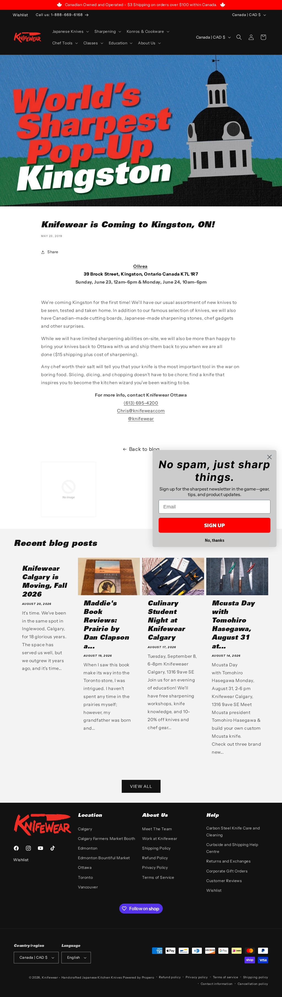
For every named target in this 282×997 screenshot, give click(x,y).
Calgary (85, 828)
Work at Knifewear (159, 838)
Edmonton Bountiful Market (104, 857)
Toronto (85, 877)
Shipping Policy (156, 848)
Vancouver (88, 887)
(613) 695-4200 (141, 403)
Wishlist (214, 890)
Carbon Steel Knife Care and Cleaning (233, 831)
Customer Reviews (224, 880)
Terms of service (225, 977)
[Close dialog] (269, 457)
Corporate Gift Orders (227, 871)
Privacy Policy (155, 867)
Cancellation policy (253, 984)
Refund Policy (155, 857)
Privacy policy (197, 977)
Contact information (217, 984)
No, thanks (214, 540)
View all (141, 786)
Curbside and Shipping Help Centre (232, 848)
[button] (70, 31)
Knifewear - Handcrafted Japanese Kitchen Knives (82, 977)
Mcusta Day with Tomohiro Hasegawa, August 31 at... (233, 625)
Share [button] (52, 251)
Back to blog (144, 449)
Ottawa (85, 867)
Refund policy (170, 977)
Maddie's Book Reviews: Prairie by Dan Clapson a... (106, 625)
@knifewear (141, 418)
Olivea (140, 266)
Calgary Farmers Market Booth (106, 838)
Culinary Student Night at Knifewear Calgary (166, 621)
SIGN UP (214, 525)
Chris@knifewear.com (141, 410)
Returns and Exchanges (228, 861)
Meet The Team (157, 828)
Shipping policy (256, 977)
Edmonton (87, 848)
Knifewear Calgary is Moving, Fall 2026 (44, 582)
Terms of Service (158, 877)
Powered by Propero (138, 977)
